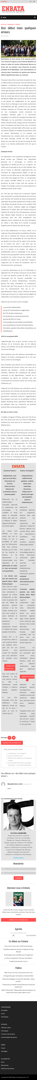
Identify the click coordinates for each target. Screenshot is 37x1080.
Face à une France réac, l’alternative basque (18, 946)
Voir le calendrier (30, 935)
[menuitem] (31, 1)
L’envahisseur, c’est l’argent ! (17, 753)
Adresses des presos (7, 1068)
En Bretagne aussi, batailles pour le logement (18, 955)
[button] (13, 935)
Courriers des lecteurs (8, 1034)
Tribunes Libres (6, 1028)
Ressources (4, 1065)
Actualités (4, 1010)
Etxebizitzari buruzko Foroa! (18, 961)
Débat (3, 1045)
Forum (3, 1048)
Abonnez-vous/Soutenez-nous (12, 743)
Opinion (17, 24)
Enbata (14, 1077)
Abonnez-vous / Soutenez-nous (9, 667)
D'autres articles (18, 857)
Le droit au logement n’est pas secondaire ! (18, 958)
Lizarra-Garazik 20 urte (15, 756)
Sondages (4, 1051)
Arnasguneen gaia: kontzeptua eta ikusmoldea (18, 976)
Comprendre (6, 1007)
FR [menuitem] (34, 1)
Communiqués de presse (9, 1037)
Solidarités (5, 1059)
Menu (4, 17)
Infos (2, 1062)
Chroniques (10, 24)
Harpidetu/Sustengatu (28, 678)
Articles (3, 24)
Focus (3, 1014)
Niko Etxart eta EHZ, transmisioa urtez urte (18, 973)
